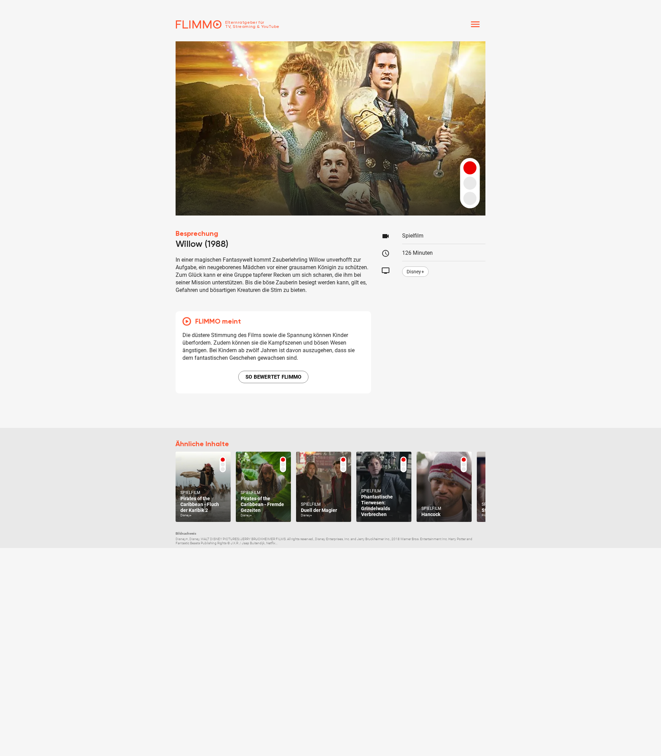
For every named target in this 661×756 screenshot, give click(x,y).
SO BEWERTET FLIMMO (273, 377)
